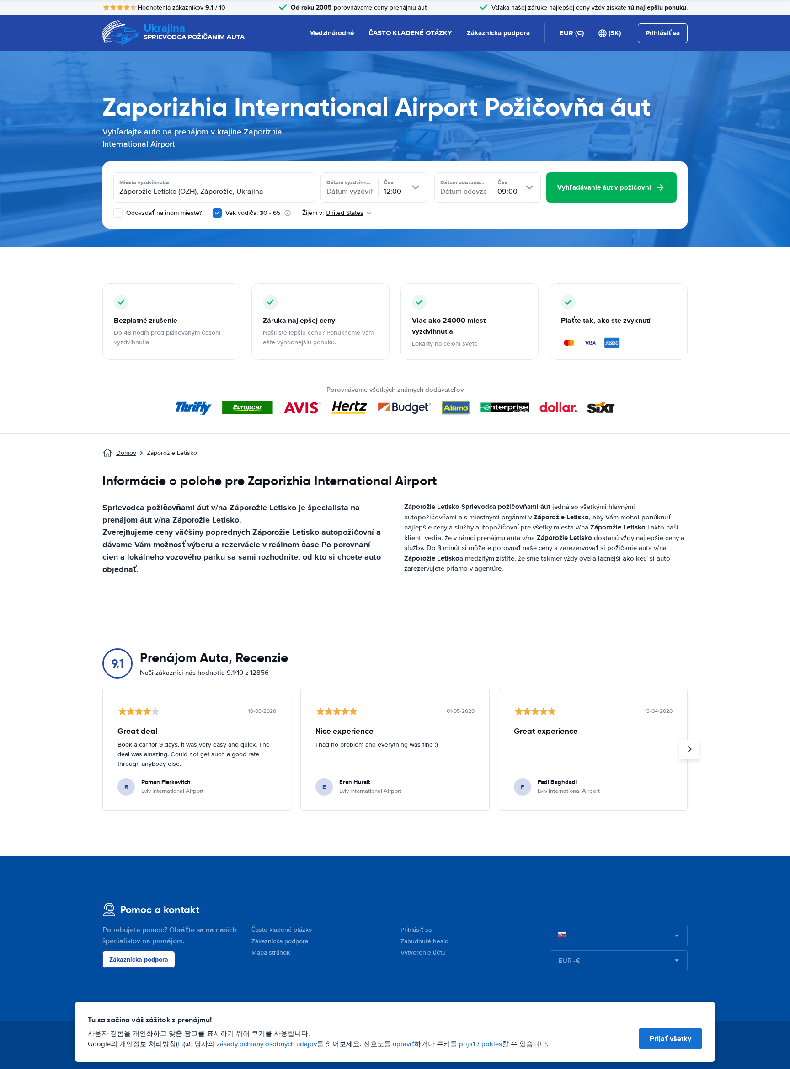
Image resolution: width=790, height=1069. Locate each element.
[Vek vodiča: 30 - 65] (217, 213)
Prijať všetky (670, 1038)
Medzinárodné (331, 33)
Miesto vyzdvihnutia (144, 182)
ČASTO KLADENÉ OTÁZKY (410, 33)
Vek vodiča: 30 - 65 (252, 213)
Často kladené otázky (281, 930)
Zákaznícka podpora (498, 33)
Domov (126, 453)
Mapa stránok (270, 953)
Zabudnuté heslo (424, 941)
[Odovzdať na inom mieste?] (118, 213)
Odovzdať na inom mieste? (163, 213)
